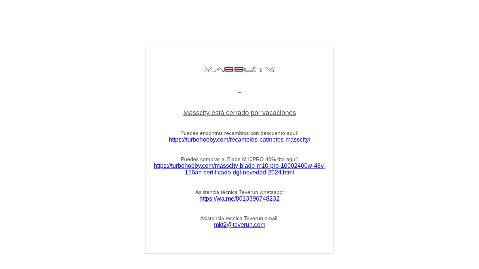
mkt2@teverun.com (239, 225)
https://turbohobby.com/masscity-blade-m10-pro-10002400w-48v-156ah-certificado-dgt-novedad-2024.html (240, 169)
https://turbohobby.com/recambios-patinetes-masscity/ (239, 139)
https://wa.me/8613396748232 (239, 198)
